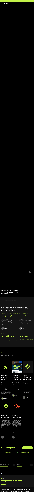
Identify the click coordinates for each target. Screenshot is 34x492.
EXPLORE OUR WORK (26, 447)
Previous (3, 457)
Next (30, 457)
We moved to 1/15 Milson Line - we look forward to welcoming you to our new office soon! (17, 0)
